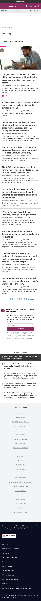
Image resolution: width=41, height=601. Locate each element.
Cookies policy (7, 566)
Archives (31, 299)
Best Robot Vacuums (20, 512)
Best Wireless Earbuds (20, 486)
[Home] (20, 1)
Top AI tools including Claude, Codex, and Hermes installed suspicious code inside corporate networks (20, 385)
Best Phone (20, 456)
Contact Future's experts (10, 549)
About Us (5, 544)
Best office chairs (18, 11)
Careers (5, 584)
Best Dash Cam (21, 503)
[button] (2, 6)
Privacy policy (6, 562)
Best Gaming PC (20, 443)
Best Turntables (20, 478)
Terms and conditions (9, 557)
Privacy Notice (27, 333)
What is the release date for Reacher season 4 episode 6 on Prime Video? (21, 357)
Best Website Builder (20, 426)
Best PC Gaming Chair (20, 448)
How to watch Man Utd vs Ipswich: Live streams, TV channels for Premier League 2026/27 (19, 366)
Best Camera (20, 499)
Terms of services (25, 332)
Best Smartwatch (20, 469)
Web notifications (8, 575)
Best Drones (21, 508)
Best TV (20, 460)
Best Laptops (20, 435)
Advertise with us (8, 571)
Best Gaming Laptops (20, 439)
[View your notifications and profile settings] (27, 6)
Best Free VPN (20, 417)
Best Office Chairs (20, 491)
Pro (3, 27)
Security (9, 27)
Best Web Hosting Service (20, 422)
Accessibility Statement (10, 579)
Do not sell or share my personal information (17, 588)
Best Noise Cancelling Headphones (20, 482)
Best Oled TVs (20, 465)
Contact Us (6, 553)
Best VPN (20, 413)
